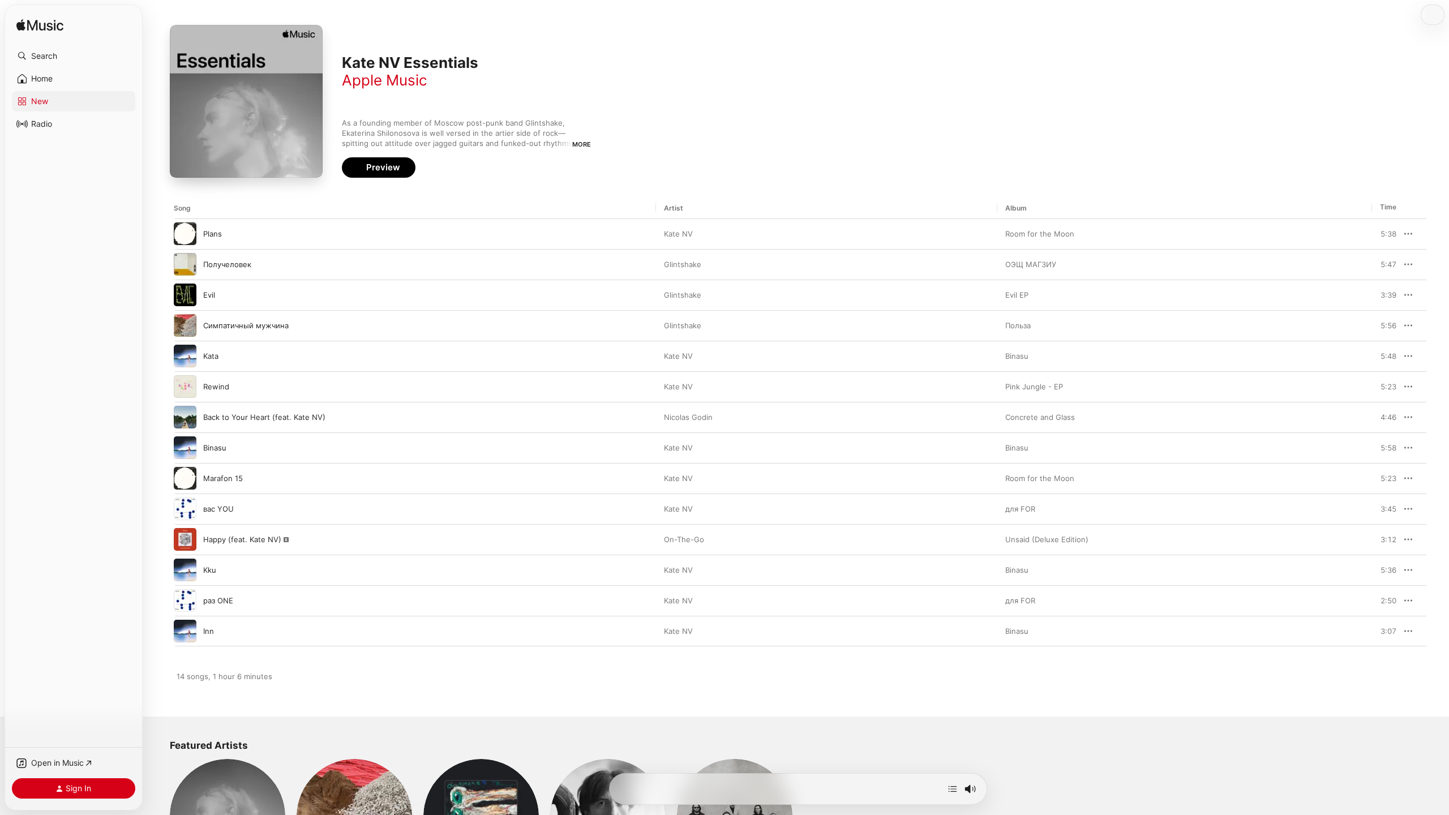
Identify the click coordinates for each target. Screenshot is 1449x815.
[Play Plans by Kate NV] (185, 233)
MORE (581, 144)
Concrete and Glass (1040, 417)
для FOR (1020, 508)
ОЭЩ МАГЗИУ (1030, 264)
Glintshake (682, 264)
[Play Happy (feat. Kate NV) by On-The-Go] (185, 539)
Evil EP (1016, 294)
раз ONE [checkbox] (218, 600)
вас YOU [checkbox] (218, 508)
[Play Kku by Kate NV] (185, 570)
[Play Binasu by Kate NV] (185, 447)
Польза (1018, 325)
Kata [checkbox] (210, 356)
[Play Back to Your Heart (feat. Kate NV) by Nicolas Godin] (185, 417)
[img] (39, 25)
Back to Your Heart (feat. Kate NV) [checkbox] (264, 417)
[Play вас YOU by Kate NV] (185, 508)
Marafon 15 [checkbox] (223, 478)
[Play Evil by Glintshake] (185, 295)
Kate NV (678, 233)
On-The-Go (684, 539)
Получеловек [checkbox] (227, 264)
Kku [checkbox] (209, 569)
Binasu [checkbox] (214, 447)
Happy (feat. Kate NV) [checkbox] (242, 539)
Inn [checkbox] (208, 631)
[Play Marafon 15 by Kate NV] (185, 478)
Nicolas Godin (688, 417)
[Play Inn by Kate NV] (185, 631)
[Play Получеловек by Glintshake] (185, 264)
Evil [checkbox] (209, 294)
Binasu (1016, 356)
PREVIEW (1383, 233)
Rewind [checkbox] (216, 386)
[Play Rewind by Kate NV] (185, 386)
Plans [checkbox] (212, 233)
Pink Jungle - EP (1034, 386)
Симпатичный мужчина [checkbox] (246, 325)
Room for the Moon (1039, 233)
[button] (73, 56)
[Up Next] (952, 789)
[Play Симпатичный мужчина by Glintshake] (185, 325)
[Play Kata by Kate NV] (185, 356)
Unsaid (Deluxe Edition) (1046, 539)
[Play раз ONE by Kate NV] (185, 600)
